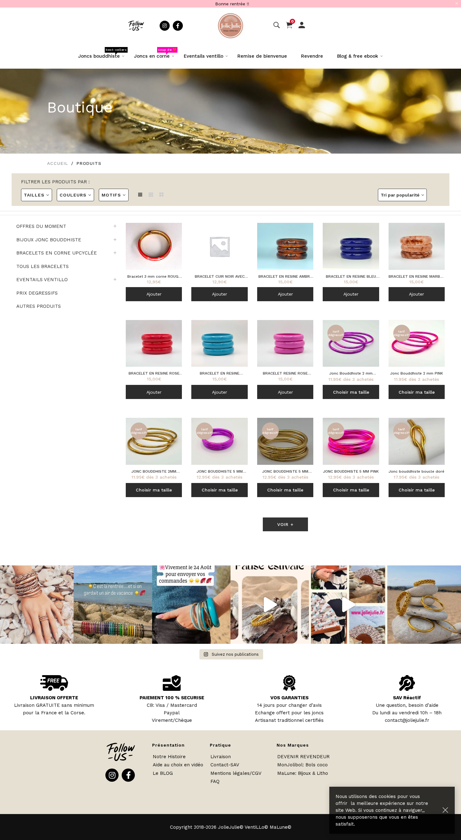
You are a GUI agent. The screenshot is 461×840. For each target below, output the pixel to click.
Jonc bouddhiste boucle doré (416, 471)
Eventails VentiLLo (42, 279)
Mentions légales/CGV (236, 773)
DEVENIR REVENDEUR (303, 756)
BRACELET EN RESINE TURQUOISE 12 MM (219, 373)
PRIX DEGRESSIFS (37, 293)
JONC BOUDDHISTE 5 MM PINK (351, 471)
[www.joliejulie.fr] (348, 604)
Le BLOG (163, 773)
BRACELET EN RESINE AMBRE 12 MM (285, 277)
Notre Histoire (169, 756)
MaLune (286, 773)
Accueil (57, 163)
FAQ (215, 781)
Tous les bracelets (42, 266)
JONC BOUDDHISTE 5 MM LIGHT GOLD (285, 472)
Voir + (285, 524)
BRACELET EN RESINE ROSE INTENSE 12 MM (154, 373)
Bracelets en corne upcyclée (56, 253)
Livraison (220, 756)
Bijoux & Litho (313, 773)
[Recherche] (276, 25)
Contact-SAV (224, 765)
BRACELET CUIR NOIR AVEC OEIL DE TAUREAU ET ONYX (220, 277)
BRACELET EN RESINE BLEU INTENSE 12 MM (351, 277)
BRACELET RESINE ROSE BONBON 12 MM (285, 373)
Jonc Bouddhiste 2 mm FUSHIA (351, 373)
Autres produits (38, 306)
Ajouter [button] (154, 294)
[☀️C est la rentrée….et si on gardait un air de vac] (113, 604)
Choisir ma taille (351, 392)
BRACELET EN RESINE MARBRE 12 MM (417, 277)
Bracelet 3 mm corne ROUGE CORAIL (154, 277)
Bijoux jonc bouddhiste (48, 240)
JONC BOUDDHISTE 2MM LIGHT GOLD (153, 472)
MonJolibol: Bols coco (302, 765)
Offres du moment (41, 226)
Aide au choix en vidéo (178, 765)
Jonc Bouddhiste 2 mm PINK (416, 373)
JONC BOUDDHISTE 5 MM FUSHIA (220, 472)
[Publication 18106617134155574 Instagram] (191, 604)
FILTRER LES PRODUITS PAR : (55, 182)
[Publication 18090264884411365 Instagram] (269, 604)
